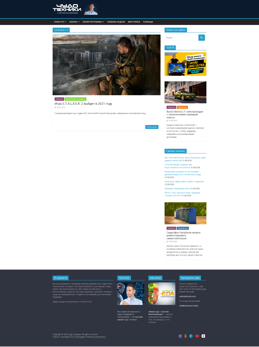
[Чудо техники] (76, 4)
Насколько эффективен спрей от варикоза (184, 181)
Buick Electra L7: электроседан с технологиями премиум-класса (185, 114)
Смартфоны (183, 228)
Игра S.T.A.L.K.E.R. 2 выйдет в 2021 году (83, 103)
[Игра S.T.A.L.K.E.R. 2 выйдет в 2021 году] (107, 36)
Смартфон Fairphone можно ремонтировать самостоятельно (183, 235)
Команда (148, 21)
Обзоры (73, 21)
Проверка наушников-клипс (177, 188)
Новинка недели (116, 21)
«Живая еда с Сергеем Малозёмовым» (158, 313)
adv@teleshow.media (188, 305)
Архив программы (92, 21)
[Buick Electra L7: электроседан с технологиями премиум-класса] (185, 82)
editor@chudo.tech (187, 296)
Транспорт (182, 107)
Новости (59, 21)
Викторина (134, 21)
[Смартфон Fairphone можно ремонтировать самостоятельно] (185, 203)
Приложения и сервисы (75, 99)
